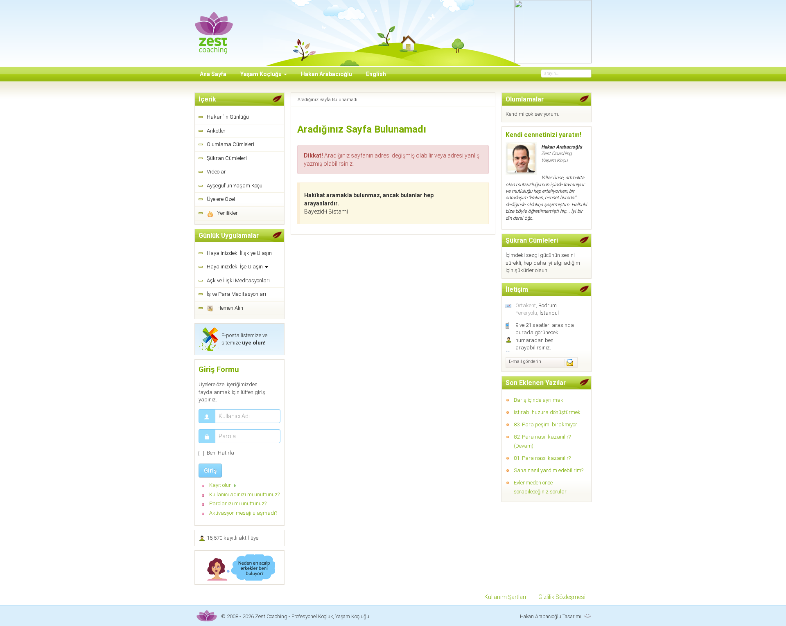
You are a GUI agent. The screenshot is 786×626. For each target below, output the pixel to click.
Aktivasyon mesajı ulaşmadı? (243, 513)
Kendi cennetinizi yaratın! (543, 135)
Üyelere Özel (221, 199)
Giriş (210, 470)
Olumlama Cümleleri (230, 144)
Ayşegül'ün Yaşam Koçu (234, 185)
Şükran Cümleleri (227, 158)
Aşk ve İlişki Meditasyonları (238, 280)
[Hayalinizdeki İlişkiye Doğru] (239, 567)
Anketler (216, 131)
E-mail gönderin (525, 361)
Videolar (216, 172)
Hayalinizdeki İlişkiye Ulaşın (239, 253)
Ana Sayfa (213, 74)
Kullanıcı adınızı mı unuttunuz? (244, 494)
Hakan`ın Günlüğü (228, 117)
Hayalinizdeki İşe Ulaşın (235, 266)
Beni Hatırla (220, 453)
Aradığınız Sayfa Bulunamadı (361, 129)
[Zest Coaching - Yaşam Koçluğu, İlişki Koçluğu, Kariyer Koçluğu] (214, 27)
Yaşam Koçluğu (261, 74)
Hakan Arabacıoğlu (326, 74)
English (376, 74)
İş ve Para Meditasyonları (236, 294)
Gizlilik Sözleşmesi (561, 597)
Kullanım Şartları (505, 597)
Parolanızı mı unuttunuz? (238, 503)
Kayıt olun (220, 485)
